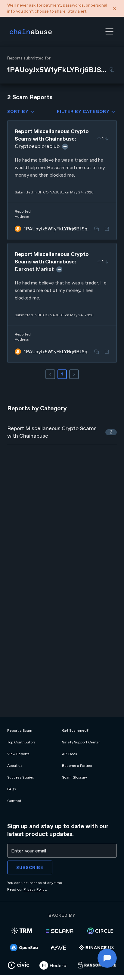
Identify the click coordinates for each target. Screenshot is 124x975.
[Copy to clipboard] (112, 69)
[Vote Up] (99, 138)
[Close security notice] (114, 8)
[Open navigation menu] (109, 31)
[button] (109, 31)
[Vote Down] (106, 138)
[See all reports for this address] (106, 228)
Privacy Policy (34, 889)
